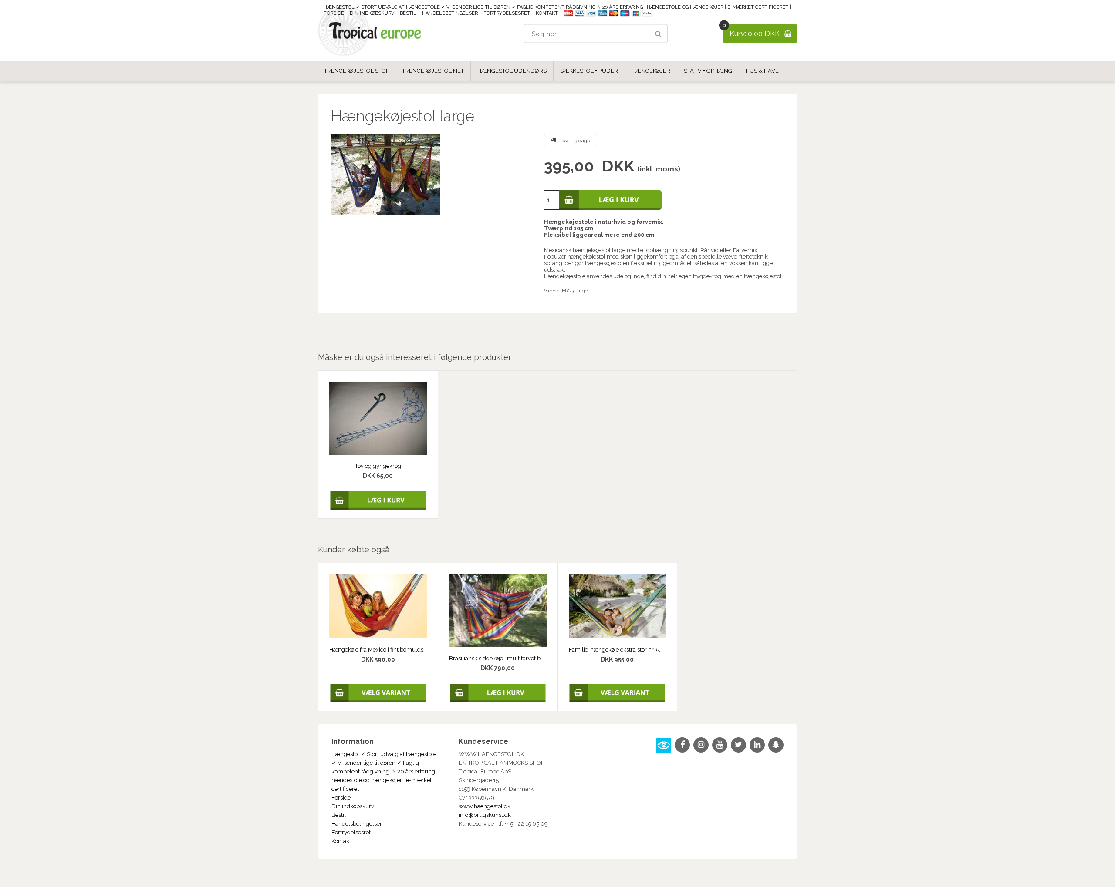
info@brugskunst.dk (485, 815)
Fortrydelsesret (506, 13)
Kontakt (547, 13)
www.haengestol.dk (484, 806)
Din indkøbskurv (372, 13)
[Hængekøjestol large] (430, 174)
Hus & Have (762, 70)
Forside (334, 13)
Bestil (408, 13)
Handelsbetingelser (450, 13)
